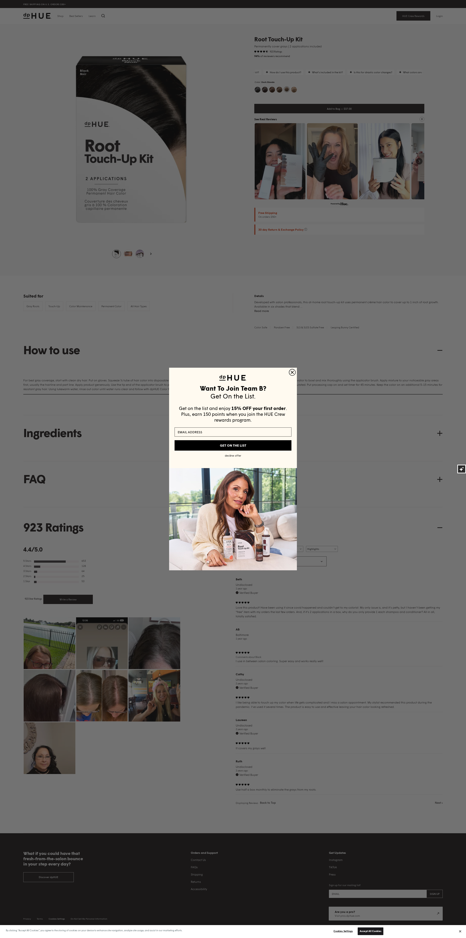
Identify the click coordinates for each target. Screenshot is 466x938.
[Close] (460, 931)
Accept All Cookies (370, 931)
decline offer (233, 456)
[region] (233, 931)
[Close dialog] (292, 372)
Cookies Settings (343, 931)
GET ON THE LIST (233, 445)
